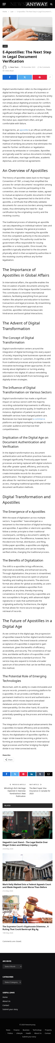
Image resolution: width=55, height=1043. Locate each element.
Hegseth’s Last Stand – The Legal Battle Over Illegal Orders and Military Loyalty (25, 843)
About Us (6, 1001)
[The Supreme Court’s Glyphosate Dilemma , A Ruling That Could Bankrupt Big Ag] (27, 909)
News (8, 1030)
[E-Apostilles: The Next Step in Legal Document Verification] (27, 29)
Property (48, 1030)
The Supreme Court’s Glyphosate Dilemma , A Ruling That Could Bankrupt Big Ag (26, 928)
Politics (10, 1033)
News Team (14, 67)
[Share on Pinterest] (40, 77)
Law (5, 46)
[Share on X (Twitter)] (25, 77)
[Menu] (4, 4)
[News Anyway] (29, 4)
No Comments (45, 67)
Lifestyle (19, 1033)
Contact (6, 1005)
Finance (16, 1030)
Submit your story (10, 1009)
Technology (37, 1030)
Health (28, 1033)
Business (26, 1030)
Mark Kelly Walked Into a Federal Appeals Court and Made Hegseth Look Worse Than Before (27, 886)
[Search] (51, 4)
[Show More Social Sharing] (50, 77)
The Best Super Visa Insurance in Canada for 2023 (39, 791)
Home (5, 997)
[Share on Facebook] (10, 77)
